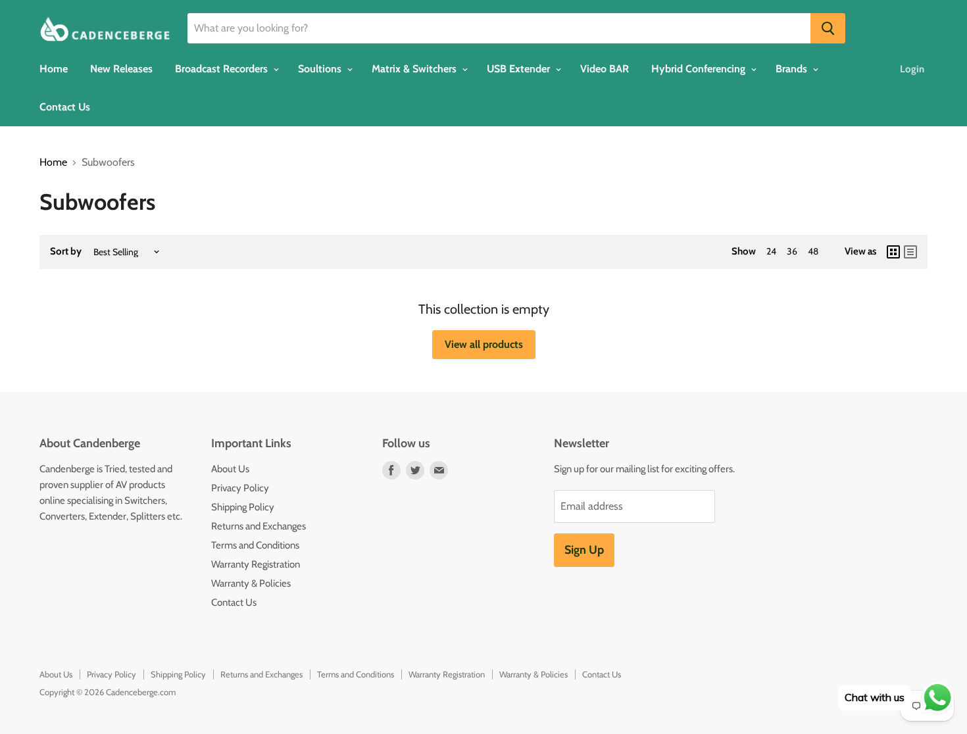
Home (53, 68)
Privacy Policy (240, 488)
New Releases (121, 68)
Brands (793, 68)
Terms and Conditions (255, 545)
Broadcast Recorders (222, 68)
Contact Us (64, 107)
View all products (484, 344)
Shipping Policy (242, 507)
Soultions (321, 68)
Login (912, 69)
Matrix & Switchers (415, 68)
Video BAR (604, 68)
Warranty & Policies (251, 583)
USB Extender (520, 68)
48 (813, 251)
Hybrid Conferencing (699, 68)
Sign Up (584, 550)
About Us (230, 469)
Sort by (66, 251)
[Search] (827, 28)
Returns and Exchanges (258, 526)
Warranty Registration (255, 564)
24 (771, 251)
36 (792, 251)
